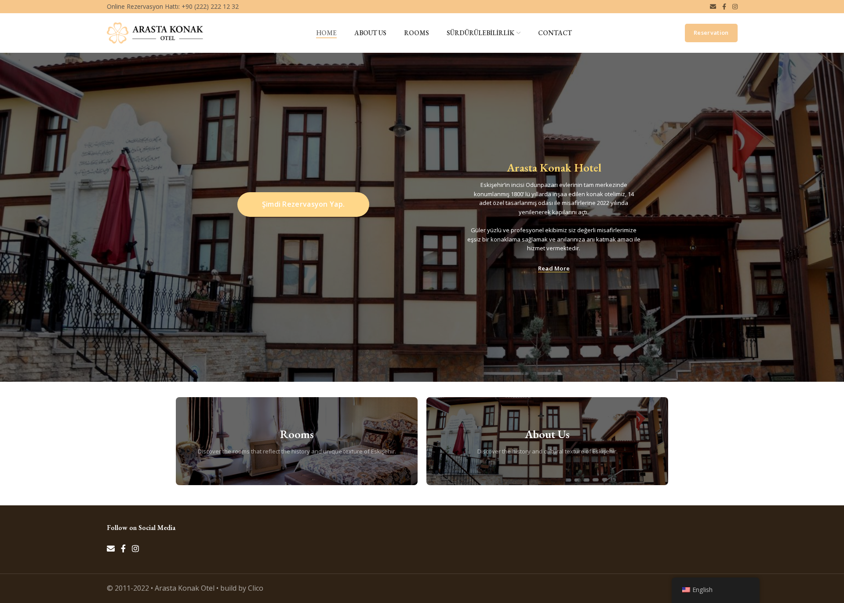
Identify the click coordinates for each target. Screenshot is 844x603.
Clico (255, 588)
